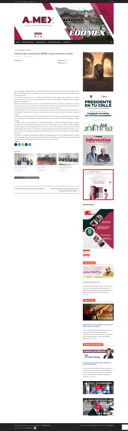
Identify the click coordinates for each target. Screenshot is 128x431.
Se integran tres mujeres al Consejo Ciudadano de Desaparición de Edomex (97, 363)
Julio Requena (29, 56)
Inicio (16, 1)
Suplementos (32, 1)
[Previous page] (84, 250)
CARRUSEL (27, 177)
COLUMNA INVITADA (54, 42)
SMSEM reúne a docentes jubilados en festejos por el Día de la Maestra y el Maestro (98, 325)
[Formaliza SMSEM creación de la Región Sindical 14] (46, 159)
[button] (36, 60)
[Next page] (88, 250)
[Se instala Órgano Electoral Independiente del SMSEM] (68, 159)
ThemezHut (110, 425)
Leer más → (86, 294)
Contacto (66, 42)
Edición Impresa (23, 1)
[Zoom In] (88, 255)
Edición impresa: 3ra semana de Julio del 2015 (30, 189)
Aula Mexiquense (45, 425)
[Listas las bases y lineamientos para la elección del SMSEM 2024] (24, 159)
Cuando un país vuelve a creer (91, 282)
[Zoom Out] (84, 255)
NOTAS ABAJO (35, 177)
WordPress (93, 425)
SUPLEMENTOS (40, 42)
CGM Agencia (29, 428)
